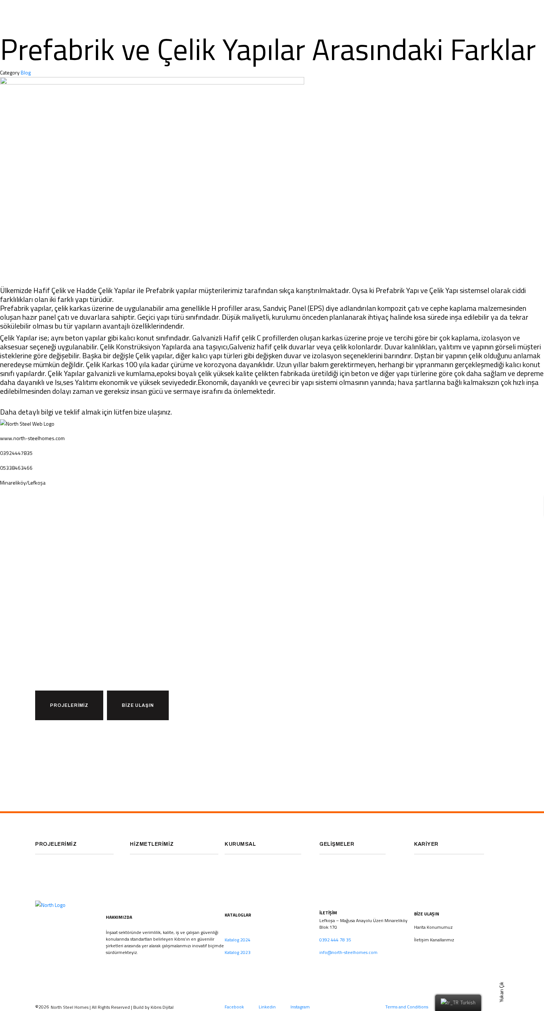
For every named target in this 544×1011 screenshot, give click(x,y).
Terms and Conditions (406, 1006)
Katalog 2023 (238, 952)
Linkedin (267, 1006)
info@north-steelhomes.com (348, 952)
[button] (69, 705)
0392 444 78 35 (335, 939)
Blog (26, 72)
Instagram (300, 1006)
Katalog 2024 (238, 939)
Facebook (234, 1006)
